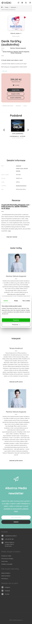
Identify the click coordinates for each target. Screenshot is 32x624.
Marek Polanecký (16, 53)
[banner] (7, 3)
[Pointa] (28, 607)
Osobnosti (13, 7)
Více (9, 231)
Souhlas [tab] (6, 300)
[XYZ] (13, 604)
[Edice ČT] (19, 607)
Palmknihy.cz (4, 578)
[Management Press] (28, 604)
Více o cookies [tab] (26, 300)
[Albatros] (3, 604)
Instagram (7, 587)
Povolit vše (16, 320)
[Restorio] (20, 610)
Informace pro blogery (7, 558)
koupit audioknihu (15, 97)
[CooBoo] (6, 604)
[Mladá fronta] (11, 610)
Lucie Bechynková (14, 136)
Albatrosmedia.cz (5, 573)
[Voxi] (22, 607)
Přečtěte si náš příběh (6, 564)
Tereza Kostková (8, 51)
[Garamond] (14, 610)
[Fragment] (6, 607)
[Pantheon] (25, 607)
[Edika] (16, 604)
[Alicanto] (9, 607)
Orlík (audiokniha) (17, 133)
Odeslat (16, 522)
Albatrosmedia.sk (5, 576)
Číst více (4, 71)
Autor (25, 105)
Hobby (6, 7)
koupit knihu (15, 90)
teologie (18, 171)
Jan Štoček (22, 136)
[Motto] (9, 604)
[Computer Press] (22, 604)
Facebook (7, 590)
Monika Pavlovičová (21, 185)
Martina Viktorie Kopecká (18, 48)
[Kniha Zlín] (13, 607)
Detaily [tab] (16, 300)
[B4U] (3, 607)
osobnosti (18, 166)
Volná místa (4, 561)
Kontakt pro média (6, 556)
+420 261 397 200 (9, 539)
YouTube (7, 594)
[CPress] (25, 604)
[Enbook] (23, 610)
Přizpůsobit (15, 324)
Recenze (18, 105)
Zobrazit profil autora (16, 382)
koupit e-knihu (15, 94)
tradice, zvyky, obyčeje (22, 168)
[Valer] (8, 610)
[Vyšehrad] (16, 607)
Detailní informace (8, 105)
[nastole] (19, 604)
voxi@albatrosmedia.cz (11, 535)
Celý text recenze (11, 237)
